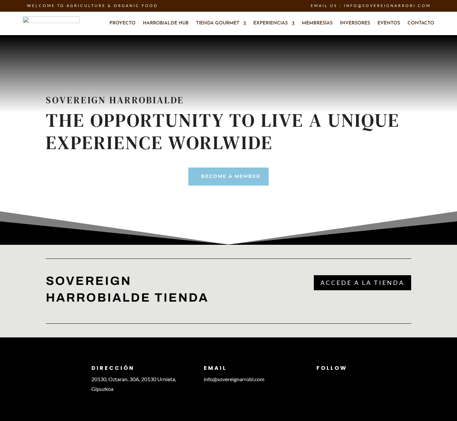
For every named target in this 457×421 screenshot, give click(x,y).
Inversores (355, 23)
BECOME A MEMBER (230, 176)
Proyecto (122, 23)
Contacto (420, 23)
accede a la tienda (362, 282)
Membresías (317, 23)
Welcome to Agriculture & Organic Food (92, 5)
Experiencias (270, 23)
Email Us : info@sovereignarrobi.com (371, 5)
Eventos (388, 23)
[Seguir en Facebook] (332, 379)
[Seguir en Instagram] (319, 379)
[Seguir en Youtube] (346, 379)
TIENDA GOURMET (217, 23)
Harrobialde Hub (166, 23)
